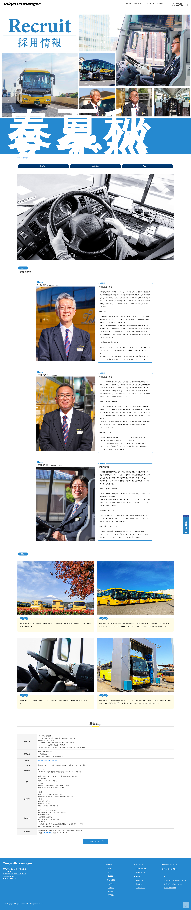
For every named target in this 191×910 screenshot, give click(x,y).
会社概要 (128, 3)
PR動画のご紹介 (141, 868)
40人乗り (111, 891)
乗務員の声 (44, 166)
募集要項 (95, 166)
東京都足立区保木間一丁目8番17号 (49, 760)
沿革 (109, 872)
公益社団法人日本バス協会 (173, 884)
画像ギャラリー (141, 872)
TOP (18, 158)
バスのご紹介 (138, 3)
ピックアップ (150, 3)
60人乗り (111, 884)
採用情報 (160, 3)
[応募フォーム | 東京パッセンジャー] (186, 524)
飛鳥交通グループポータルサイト (175, 880)
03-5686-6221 (47, 833)
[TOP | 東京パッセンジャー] (18, 863)
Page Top (186, 906)
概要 (109, 868)
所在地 (110, 876)
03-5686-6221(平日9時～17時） (180, 5)
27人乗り (111, 895)
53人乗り (111, 888)
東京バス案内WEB (170, 888)
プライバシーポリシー (169, 869)
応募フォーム (147, 166)
